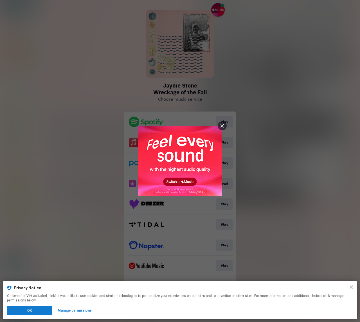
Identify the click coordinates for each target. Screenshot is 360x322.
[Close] (351, 287)
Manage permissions (75, 310)
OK (29, 310)
